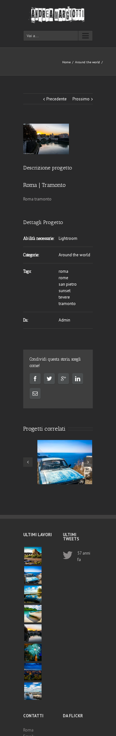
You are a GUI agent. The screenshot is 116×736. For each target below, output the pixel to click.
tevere (64, 297)
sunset (65, 290)
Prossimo (81, 99)
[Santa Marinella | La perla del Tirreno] (33, 691)
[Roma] (46, 139)
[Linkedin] (77, 378)
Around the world (87, 62)
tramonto (67, 303)
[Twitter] (49, 378)
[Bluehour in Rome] (33, 671)
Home (66, 62)
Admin (64, 320)
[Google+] (63, 378)
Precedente (56, 99)
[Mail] (35, 393)
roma (63, 271)
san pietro (68, 284)
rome (63, 278)
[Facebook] (35, 378)
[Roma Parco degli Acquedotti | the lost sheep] (33, 555)
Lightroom (68, 238)
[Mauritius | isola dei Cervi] (33, 613)
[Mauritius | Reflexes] (33, 594)
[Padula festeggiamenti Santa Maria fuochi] (33, 652)
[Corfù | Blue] (33, 575)
